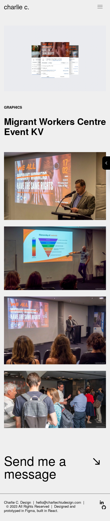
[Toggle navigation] (100, 6)
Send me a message (35, 467)
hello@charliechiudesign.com (58, 502)
